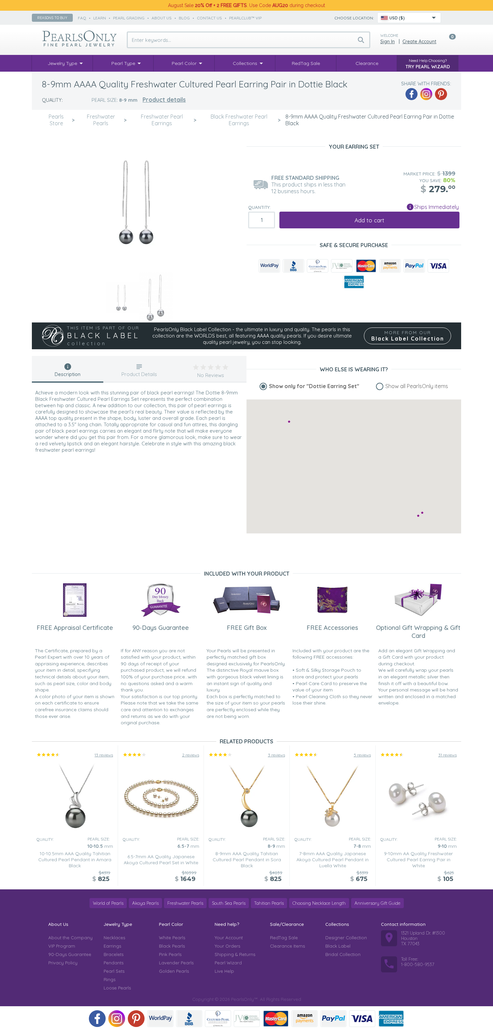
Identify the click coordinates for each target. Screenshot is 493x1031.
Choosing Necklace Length (319, 903)
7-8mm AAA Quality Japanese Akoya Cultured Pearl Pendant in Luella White (332, 860)
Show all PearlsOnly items (416, 386)
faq (82, 17)
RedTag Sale (284, 937)
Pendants (113, 962)
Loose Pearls (117, 987)
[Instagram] (426, 94)
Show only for (314, 386)
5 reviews (362, 754)
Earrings (112, 946)
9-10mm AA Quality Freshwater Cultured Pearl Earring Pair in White (418, 860)
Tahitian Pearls (269, 903)
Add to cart (369, 220)
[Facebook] (411, 94)
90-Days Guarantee (69, 954)
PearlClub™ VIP (245, 17)
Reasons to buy (52, 17)
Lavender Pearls (176, 962)
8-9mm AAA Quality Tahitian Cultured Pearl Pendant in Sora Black (247, 860)
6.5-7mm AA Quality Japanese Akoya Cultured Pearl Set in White (161, 860)
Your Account (229, 937)
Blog (184, 17)
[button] (422, 512)
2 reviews (190, 754)
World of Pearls (108, 903)
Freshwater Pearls (185, 903)
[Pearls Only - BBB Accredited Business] (293, 266)
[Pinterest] (441, 94)
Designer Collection (346, 937)
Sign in (387, 42)
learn (99, 17)
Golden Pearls (174, 971)
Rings (109, 979)
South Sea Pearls (228, 903)
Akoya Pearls (145, 903)
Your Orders (227, 946)
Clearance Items (287, 946)
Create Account (419, 42)
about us (162, 17)
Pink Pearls (170, 954)
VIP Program (61, 946)
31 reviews (447, 754)
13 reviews (104, 754)
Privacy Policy (62, 962)
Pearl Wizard (228, 962)
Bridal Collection (343, 954)
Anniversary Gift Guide (377, 903)
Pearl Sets (114, 971)
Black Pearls (172, 946)
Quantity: (259, 207)
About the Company (70, 937)
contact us (209, 17)
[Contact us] (450, 17)
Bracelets (113, 954)
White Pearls (172, 937)
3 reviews (276, 754)
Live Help (224, 971)
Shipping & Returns (235, 954)
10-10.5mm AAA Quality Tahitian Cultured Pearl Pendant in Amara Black (74, 860)
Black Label (337, 946)
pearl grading (129, 17)
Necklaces (114, 937)
